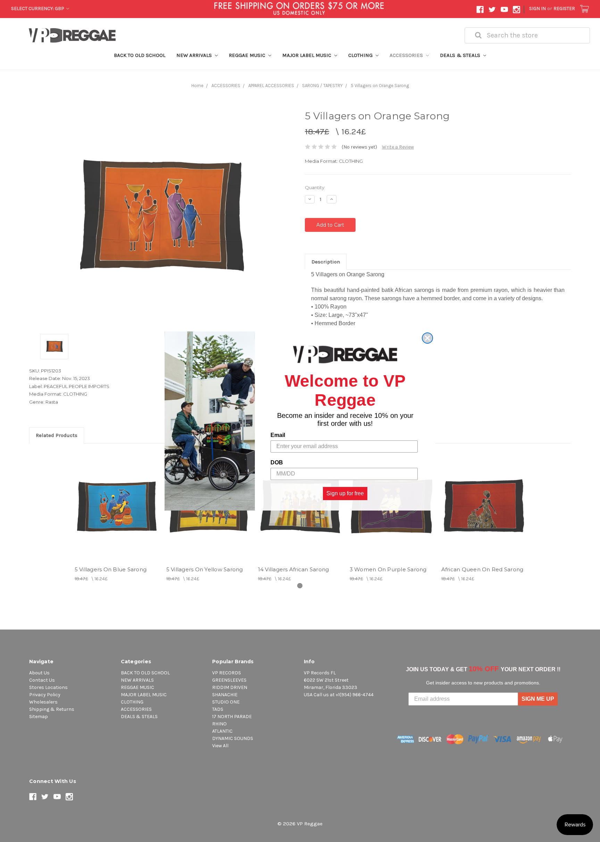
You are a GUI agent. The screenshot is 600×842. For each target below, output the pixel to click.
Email (277, 435)
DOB (276, 462)
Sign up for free (345, 493)
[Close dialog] (427, 338)
